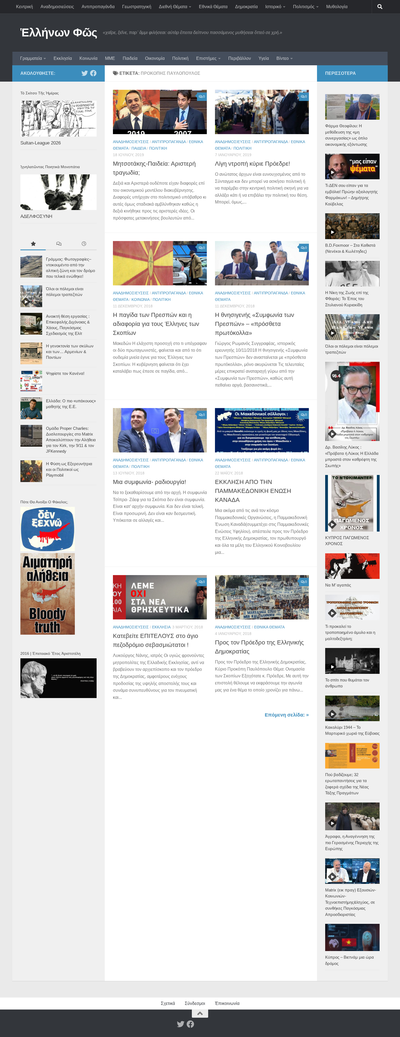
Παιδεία (130, 58)
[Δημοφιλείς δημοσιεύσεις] (33, 244)
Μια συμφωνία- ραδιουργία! (149, 482)
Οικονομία (155, 58)
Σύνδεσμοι (195, 1003)
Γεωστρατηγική (136, 6)
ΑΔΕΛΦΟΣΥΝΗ (36, 216)
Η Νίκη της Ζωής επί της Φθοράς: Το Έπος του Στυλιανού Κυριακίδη (346, 298)
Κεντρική (24, 6)
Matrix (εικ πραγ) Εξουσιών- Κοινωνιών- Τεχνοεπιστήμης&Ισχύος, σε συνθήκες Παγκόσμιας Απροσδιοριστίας (350, 902)
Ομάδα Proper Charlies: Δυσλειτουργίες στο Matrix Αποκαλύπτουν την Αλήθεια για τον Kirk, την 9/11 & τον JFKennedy (71, 439)
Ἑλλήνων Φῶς (58, 32)
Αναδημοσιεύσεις (57, 6)
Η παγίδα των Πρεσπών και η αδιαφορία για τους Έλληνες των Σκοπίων (156, 323)
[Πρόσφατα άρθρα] (84, 244)
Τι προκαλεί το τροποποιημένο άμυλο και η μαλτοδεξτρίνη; (350, 632)
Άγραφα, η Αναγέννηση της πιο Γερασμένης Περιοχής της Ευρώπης (352, 842)
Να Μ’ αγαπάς (338, 585)
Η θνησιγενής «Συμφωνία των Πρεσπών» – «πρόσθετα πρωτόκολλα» (254, 323)
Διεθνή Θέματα (173, 6)
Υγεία (264, 58)
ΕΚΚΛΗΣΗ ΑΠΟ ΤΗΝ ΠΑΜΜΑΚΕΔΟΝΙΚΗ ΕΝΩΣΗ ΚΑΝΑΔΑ (253, 491)
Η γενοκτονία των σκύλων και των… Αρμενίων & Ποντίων (70, 352)
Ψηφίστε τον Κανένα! (65, 373)
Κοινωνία (88, 58)
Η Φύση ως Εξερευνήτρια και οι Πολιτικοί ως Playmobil (69, 469)
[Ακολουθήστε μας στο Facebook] (93, 73)
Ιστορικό (273, 6)
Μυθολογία (336, 6)
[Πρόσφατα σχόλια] (58, 244)
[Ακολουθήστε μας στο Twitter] (84, 73)
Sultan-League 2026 (40, 143)
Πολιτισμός (304, 6)
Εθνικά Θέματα (213, 6)
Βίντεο (282, 58)
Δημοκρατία (246, 6)
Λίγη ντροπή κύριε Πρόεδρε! (252, 163)
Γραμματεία (31, 58)
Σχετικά (168, 1003)
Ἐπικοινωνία (227, 1003)
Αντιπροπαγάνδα (98, 6)
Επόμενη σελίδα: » (287, 715)
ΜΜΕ (110, 58)
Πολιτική (180, 58)
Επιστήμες (206, 58)
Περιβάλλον (239, 58)
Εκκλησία (63, 58)
